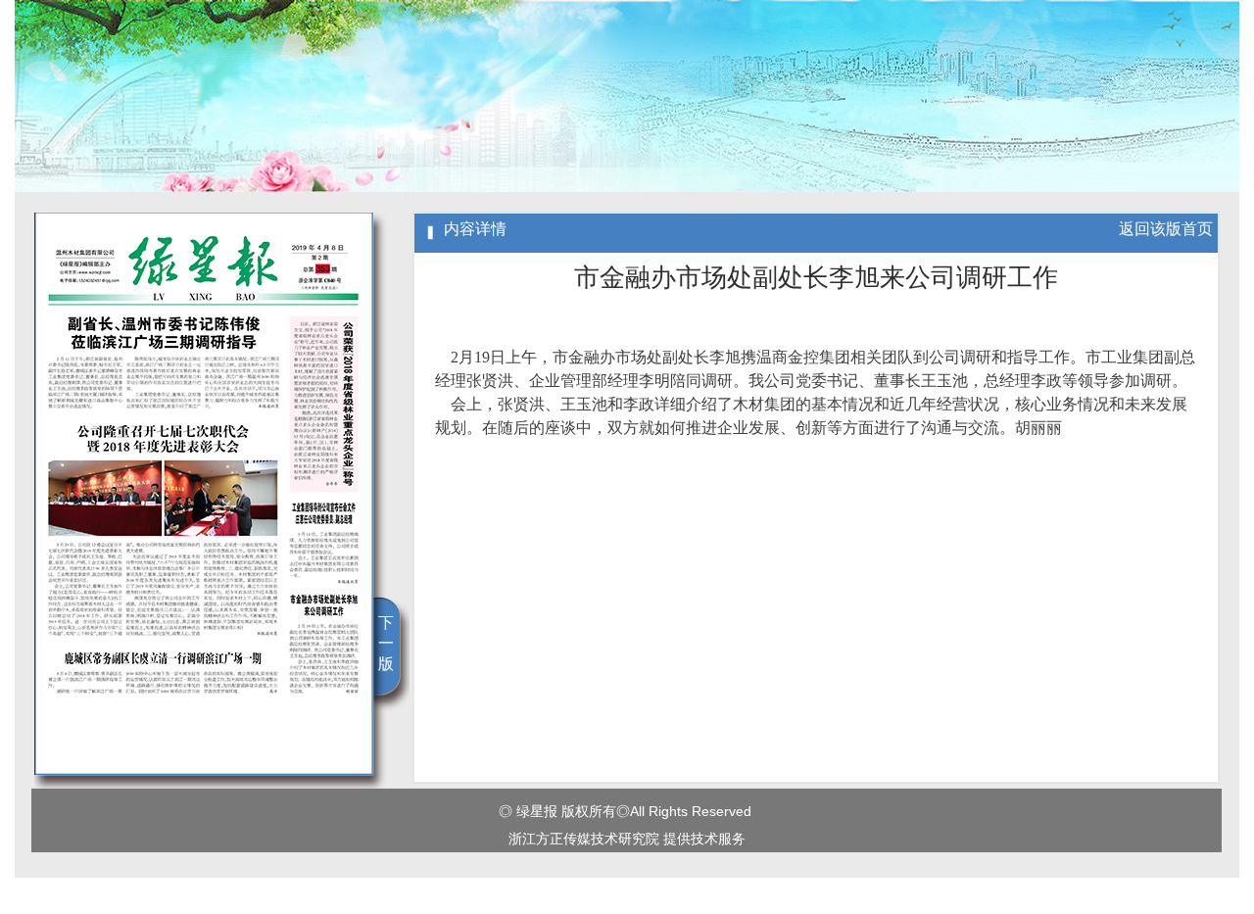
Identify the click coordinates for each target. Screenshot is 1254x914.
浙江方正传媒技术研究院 (583, 838)
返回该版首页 (1166, 228)
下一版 (386, 643)
